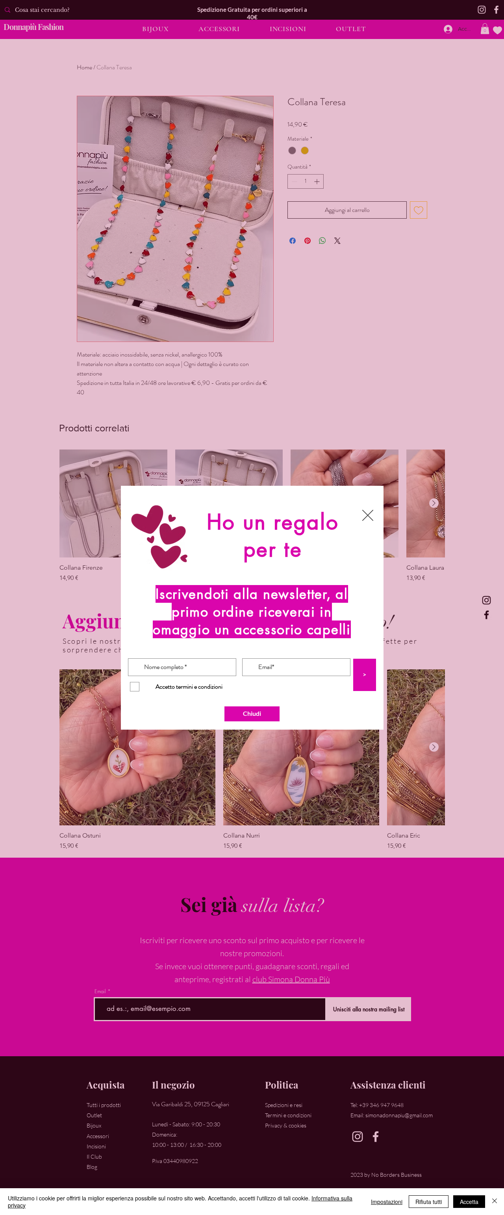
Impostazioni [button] (386, 1202)
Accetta (469, 1202)
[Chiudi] (494, 1202)
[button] (368, 515)
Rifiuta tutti (428, 1202)
